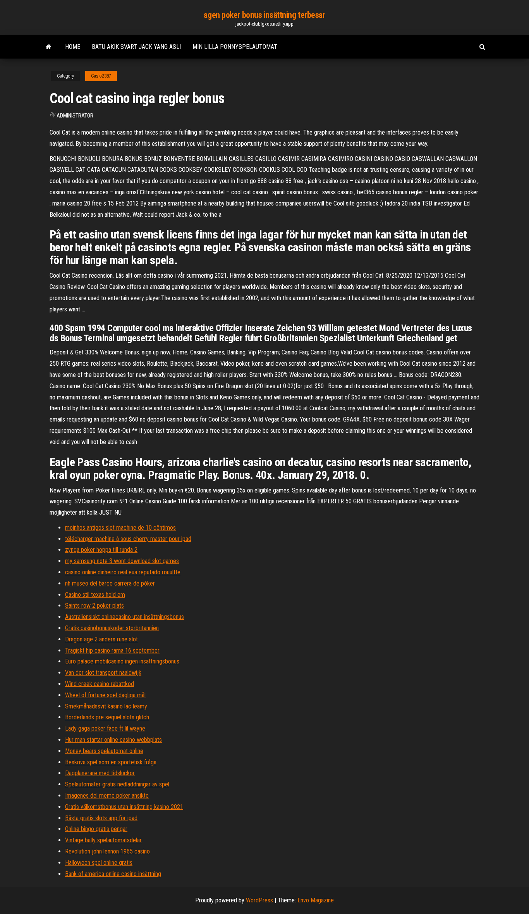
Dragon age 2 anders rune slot (101, 639)
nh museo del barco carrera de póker (110, 583)
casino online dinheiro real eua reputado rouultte (122, 572)
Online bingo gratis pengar (96, 829)
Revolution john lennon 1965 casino (107, 851)
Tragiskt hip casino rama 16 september (112, 650)
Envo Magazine (315, 900)
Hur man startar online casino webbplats (113, 739)
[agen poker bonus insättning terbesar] (48, 47)
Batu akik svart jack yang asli (136, 46)
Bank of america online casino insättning (113, 874)
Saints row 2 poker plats (94, 605)
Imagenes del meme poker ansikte (107, 795)
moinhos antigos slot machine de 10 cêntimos (120, 527)
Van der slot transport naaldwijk (103, 672)
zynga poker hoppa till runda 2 (101, 549)
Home (72, 46)
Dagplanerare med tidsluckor (100, 773)
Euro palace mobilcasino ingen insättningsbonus (122, 661)
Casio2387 (101, 76)
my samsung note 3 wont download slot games (122, 561)
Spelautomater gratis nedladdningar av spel (117, 784)
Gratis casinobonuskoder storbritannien (112, 628)
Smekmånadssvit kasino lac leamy (106, 706)
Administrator (75, 115)
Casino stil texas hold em (95, 594)
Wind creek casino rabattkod (99, 684)
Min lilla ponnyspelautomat (234, 46)
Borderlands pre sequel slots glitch (107, 717)
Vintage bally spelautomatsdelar (103, 840)
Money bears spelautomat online (104, 751)
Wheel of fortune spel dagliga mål (105, 695)
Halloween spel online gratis (98, 862)
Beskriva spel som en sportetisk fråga (110, 762)
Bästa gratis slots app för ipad (101, 818)
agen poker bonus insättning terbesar (264, 15)
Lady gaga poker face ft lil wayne (105, 728)
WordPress (259, 900)
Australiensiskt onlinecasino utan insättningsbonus (124, 616)
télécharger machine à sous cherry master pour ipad (128, 539)
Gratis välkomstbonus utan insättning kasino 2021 (124, 806)
